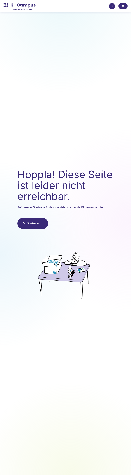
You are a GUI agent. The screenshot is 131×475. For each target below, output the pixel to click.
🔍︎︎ (112, 6)
